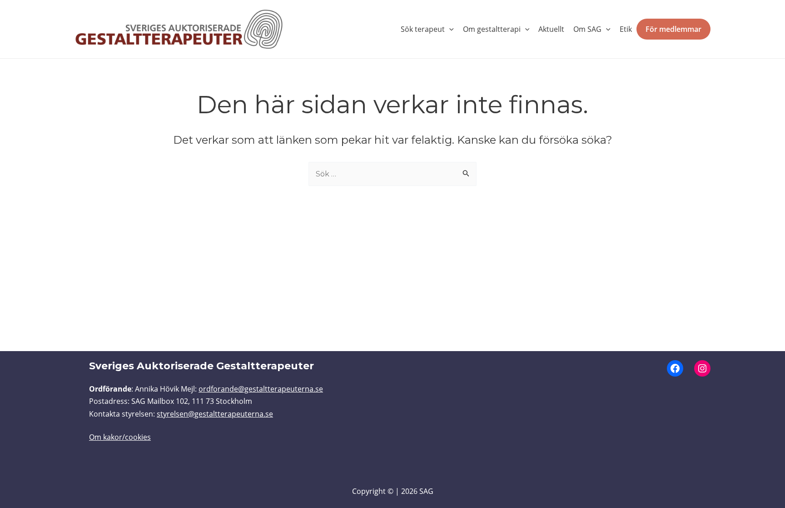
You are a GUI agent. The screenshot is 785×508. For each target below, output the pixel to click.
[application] (449, 29)
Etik (626, 29)
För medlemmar (673, 29)
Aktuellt (551, 29)
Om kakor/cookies (120, 437)
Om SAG (587, 29)
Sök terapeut (423, 29)
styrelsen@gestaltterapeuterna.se (215, 414)
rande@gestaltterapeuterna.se (270, 389)
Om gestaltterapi (492, 29)
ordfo (208, 389)
